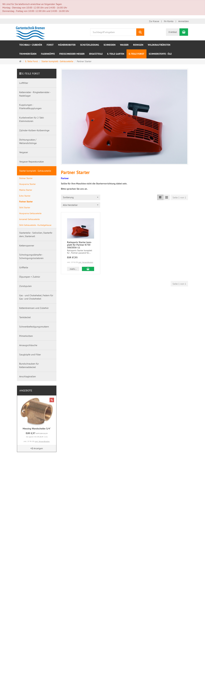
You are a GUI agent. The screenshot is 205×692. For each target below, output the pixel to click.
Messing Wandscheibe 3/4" (37, 428)
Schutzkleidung (89, 44)
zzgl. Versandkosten (85, 262)
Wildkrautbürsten (159, 44)
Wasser (124, 44)
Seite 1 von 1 (179, 197)
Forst (50, 44)
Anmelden (183, 21)
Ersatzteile (96, 53)
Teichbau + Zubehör (30, 44)
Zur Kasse (154, 21)
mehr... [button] (73, 268)
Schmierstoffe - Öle (160, 53)
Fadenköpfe (48, 53)
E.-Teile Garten (115, 53)
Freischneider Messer (72, 53)
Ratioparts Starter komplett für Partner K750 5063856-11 (79, 245)
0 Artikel (173, 31)
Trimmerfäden (27, 53)
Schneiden (110, 44)
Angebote (25, 390)
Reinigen (138, 44)
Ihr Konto (168, 21)
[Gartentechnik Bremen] (31, 31)
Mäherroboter (67, 44)
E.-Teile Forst (136, 53)
